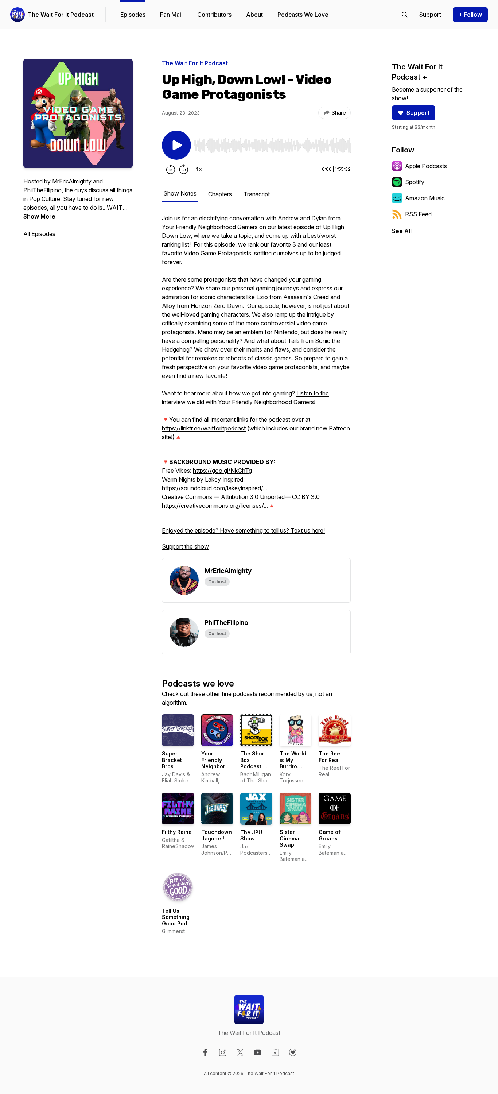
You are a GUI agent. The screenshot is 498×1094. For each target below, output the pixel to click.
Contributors (214, 14)
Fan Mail (171, 14)
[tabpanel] (256, 386)
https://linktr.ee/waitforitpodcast (204, 428)
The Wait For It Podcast (61, 14)
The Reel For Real (330, 756)
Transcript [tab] (257, 194)
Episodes (132, 14)
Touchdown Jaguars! (216, 835)
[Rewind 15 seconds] (171, 169)
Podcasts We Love (302, 14)
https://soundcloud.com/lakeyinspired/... (214, 488)
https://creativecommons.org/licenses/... (215, 505)
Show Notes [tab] (180, 193)
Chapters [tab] (220, 194)
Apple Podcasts (426, 166)
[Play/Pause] (176, 145)
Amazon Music (425, 198)
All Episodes (39, 233)
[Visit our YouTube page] (257, 1052)
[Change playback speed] (199, 169)
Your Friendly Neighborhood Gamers (210, 227)
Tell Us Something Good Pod (176, 917)
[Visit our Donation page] (292, 1052)
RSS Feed (418, 214)
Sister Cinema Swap (289, 838)
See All (402, 231)
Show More (39, 216)
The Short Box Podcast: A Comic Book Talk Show (255, 766)
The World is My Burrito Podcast (293, 763)
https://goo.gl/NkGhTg (222, 470)
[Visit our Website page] (275, 1052)
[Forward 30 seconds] (184, 169)
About (254, 14)
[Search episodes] (405, 14)
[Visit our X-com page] (240, 1052)
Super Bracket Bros (172, 759)
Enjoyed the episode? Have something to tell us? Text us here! (243, 530)
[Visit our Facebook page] (205, 1052)
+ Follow (470, 14)
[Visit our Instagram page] (222, 1052)
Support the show (185, 546)
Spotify (414, 182)
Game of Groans (330, 835)
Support (417, 112)
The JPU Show (251, 835)
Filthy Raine (177, 832)
